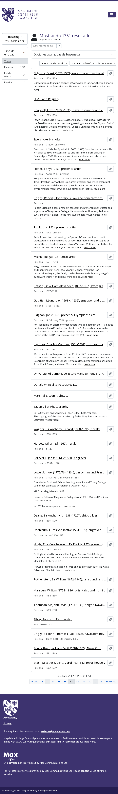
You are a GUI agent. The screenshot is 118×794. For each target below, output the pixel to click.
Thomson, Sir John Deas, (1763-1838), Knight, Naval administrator (70, 605)
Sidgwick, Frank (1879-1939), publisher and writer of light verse (70, 73)
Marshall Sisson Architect (51, 395)
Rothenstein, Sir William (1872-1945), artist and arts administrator (70, 579)
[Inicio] (21, 14)
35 (59, 681)
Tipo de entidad (9, 52)
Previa (34, 681)
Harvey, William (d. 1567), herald (55, 443)
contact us (87, 770)
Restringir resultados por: (14, 39)
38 (77, 681)
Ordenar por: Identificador (53, 63)
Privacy (7, 723)
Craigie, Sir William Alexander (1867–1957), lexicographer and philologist (70, 286)
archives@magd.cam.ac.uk (55, 731)
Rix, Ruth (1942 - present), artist (55, 227)
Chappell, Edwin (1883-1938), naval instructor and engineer (70, 110)
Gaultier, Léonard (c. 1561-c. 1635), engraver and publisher (70, 300)
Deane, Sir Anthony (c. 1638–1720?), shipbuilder (65, 515)
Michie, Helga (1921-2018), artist (55, 256)
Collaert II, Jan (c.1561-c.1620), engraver (60, 458)
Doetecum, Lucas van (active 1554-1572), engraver (67, 530)
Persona (14, 68)
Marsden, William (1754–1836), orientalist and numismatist (70, 590)
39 (83, 681)
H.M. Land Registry (46, 99)
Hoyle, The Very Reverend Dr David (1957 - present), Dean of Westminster (70, 544)
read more (67, 130)
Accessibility (10, 717)
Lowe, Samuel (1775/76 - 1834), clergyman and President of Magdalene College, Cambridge (70, 472)
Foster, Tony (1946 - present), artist (57, 169)
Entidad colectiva (14, 75)
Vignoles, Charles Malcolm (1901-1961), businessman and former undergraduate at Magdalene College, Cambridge (70, 344)
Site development (13, 762)
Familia (14, 83)
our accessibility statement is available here (70, 741)
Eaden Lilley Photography (51, 406)
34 (53, 681)
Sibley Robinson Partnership (53, 619)
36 (65, 681)
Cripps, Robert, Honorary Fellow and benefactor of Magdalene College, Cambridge (70, 198)
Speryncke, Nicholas (47, 139)
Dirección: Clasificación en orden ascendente (92, 63)
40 (90, 681)
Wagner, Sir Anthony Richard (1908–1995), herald (67, 429)
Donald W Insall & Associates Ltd (56, 384)
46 (101, 681)
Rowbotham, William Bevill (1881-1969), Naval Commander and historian (70, 648)
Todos (7, 61)
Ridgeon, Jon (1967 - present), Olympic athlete (64, 315)
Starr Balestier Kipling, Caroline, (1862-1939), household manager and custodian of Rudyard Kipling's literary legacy (70, 662)
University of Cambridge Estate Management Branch (69, 373)
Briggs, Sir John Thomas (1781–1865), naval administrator (70, 634)
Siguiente (111, 681)
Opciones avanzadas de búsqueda (57, 54)
